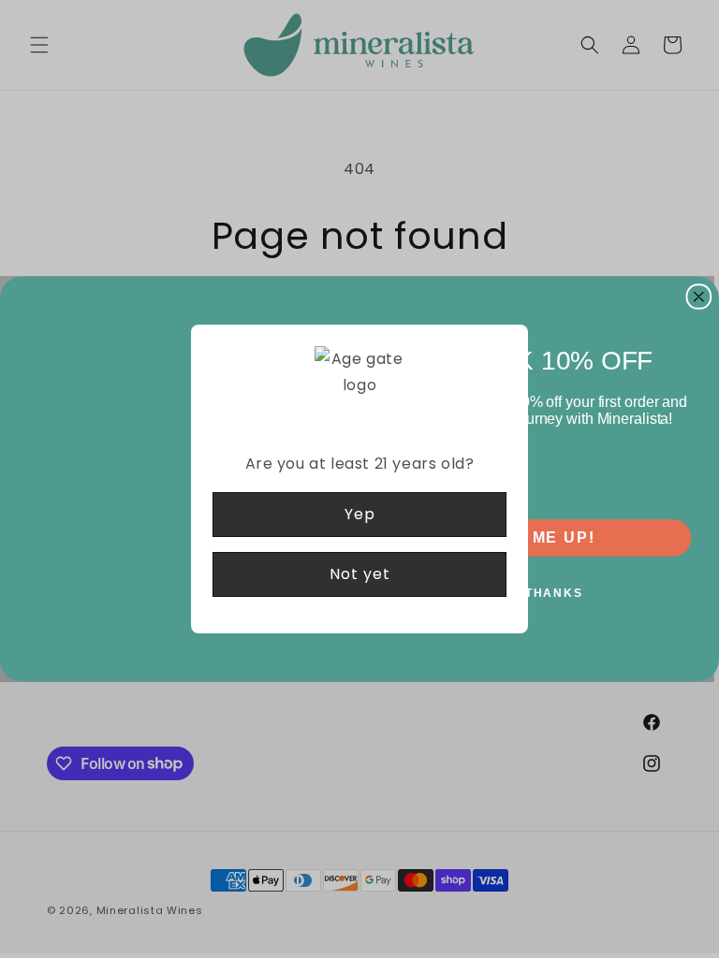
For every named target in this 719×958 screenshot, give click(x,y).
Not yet (360, 574)
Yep (360, 514)
